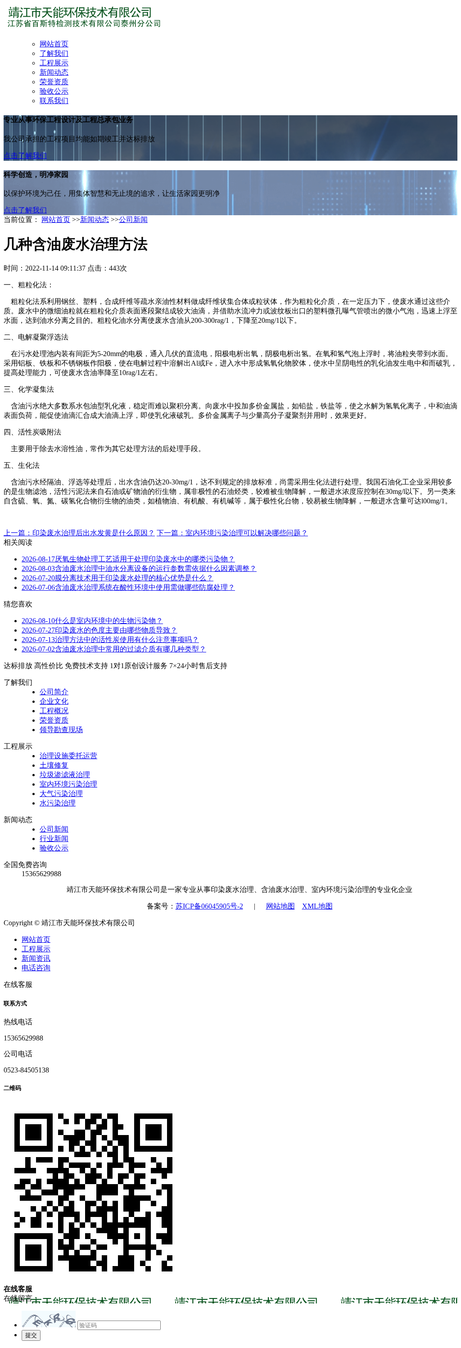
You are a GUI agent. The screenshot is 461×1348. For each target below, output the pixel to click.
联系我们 (54, 100)
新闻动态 (54, 72)
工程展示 (54, 63)
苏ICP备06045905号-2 (209, 906)
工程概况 (54, 711)
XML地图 (317, 906)
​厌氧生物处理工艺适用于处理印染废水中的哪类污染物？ (128, 559)
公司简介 (54, 692)
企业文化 (54, 701)
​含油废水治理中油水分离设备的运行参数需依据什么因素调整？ (139, 568)
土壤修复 (54, 765)
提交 (31, 1335)
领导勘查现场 (61, 729)
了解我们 (54, 53)
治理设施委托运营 (68, 756)
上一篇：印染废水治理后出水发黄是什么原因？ (79, 533)
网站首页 (54, 44)
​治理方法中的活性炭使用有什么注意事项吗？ (110, 639)
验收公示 (54, 91)
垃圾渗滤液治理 (65, 774)
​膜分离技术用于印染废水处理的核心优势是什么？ (117, 578)
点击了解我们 (25, 155)
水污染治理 (58, 803)
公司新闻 (133, 219)
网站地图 (280, 906)
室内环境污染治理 (68, 784)
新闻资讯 (36, 958)
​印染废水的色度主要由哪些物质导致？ (99, 630)
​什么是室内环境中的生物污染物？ (92, 620)
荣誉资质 (54, 82)
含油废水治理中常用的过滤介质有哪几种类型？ (114, 649)
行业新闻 (54, 838)
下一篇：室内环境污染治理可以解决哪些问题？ (232, 533)
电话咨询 (36, 968)
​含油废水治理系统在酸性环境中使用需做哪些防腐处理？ (128, 587)
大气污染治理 (61, 793)
